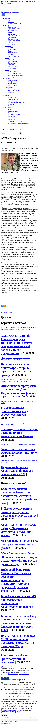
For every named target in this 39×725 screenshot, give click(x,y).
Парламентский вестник (16, 102)
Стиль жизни (9, 87)
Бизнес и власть (13, 71)
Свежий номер (13, 99)
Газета (7, 95)
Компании (11, 59)
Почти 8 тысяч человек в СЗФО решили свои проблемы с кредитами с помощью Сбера (18, 641)
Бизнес (7, 58)
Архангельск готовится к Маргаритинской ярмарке (19, 450)
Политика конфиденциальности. (18, 674)
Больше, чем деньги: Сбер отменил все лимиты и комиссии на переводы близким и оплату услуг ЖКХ (19, 623)
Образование (12, 83)
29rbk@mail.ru (27, 672)
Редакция (11, 104)
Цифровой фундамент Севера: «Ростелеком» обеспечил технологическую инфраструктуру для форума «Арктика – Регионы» (16, 580)
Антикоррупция (13, 77)
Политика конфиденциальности (18, 123)
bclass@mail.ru (10, 672)
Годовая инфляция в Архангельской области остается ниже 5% (17, 470)
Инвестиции (12, 49)
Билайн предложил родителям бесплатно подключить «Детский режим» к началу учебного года (19, 496)
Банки (10, 51)
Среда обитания (13, 90)
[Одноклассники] (4, 306)
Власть (7, 70)
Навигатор (11, 22)
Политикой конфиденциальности (11, 710)
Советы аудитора (13, 56)
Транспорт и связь (14, 29)
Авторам (11, 118)
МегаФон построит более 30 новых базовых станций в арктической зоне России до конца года (19, 559)
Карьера (7, 78)
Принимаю (4, 715)
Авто (10, 94)
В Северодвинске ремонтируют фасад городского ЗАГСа (14, 411)
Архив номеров (13, 101)
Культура (11, 92)
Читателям (11, 113)
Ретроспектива (13, 39)
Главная (7, 18)
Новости (7, 20)
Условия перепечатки (15, 121)
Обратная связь (9, 107)
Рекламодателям (13, 111)
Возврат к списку (6, 312)
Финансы (8, 46)
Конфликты (12, 63)
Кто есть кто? (12, 85)
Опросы (11, 109)
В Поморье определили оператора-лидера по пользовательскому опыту (19, 512)
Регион (7, 25)
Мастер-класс (12, 80)
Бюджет (10, 47)
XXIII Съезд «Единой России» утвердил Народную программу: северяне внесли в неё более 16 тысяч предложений (16, 344)
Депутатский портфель (15, 75)
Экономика (12, 37)
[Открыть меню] (3, 14)
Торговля (11, 65)
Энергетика (12, 27)
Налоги (10, 54)
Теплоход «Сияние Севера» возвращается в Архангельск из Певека (19, 432)
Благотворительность (15, 89)
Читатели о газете (14, 106)
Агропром (11, 34)
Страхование (12, 53)
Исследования (13, 66)
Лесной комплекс (14, 35)
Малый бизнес (13, 61)
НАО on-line (12, 44)
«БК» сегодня (12, 97)
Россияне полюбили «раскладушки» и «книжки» (14, 659)
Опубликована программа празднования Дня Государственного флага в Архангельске (19, 391)
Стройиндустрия (13, 30)
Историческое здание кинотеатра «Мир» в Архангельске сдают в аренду (16, 370)
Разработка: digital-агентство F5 (30, 717)
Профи (10, 82)
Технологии (12, 68)
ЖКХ (10, 32)
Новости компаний (14, 23)
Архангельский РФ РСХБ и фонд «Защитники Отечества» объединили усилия (18, 530)
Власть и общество (14, 73)
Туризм (10, 42)
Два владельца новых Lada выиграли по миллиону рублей (19, 544)
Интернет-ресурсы (14, 114)
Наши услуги (12, 116)
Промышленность (14, 41)
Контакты (11, 119)
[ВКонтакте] (2, 306)
